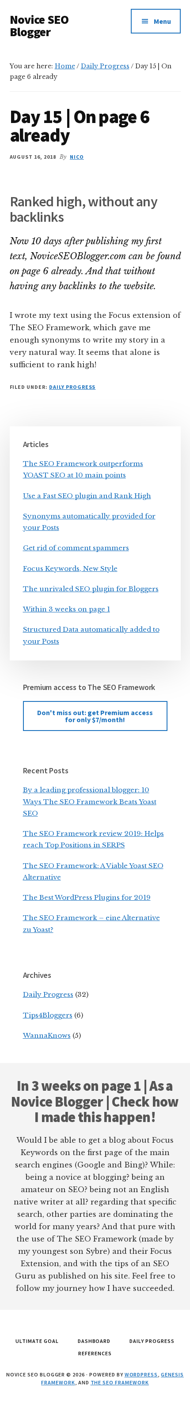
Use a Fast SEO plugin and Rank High (87, 496)
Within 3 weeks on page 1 (66, 609)
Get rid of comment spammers (76, 548)
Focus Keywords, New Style (70, 568)
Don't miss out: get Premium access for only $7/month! (95, 716)
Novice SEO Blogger (39, 25)
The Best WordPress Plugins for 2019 (87, 897)
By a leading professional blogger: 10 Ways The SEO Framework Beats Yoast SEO (89, 801)
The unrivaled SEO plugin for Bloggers (91, 589)
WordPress (141, 1374)
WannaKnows (47, 1035)
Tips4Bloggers (47, 1015)
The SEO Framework (120, 1382)
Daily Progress (72, 387)
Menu (162, 21)
